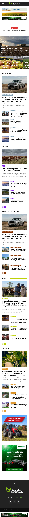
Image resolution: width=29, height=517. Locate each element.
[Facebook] (10, 501)
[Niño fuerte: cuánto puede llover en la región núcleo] (5, 192)
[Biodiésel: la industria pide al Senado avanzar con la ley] (5, 249)
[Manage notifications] (3, 514)
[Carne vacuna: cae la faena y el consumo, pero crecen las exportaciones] (5, 337)
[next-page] (5, 207)
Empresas (4, 368)
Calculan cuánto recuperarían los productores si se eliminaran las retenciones (19, 268)
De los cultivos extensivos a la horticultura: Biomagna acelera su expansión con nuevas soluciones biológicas (19, 396)
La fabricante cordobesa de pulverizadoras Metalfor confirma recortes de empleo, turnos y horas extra (18, 259)
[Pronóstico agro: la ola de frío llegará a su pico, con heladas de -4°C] (5, 139)
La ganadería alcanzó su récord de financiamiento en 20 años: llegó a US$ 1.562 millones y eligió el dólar (19, 114)
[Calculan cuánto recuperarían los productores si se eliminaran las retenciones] (5, 267)
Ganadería (13, 110)
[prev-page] (2, 207)
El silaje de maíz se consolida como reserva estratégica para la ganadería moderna (19, 330)
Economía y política (7, 94)
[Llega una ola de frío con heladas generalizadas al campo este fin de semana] (5, 200)
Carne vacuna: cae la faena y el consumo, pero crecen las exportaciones (19, 338)
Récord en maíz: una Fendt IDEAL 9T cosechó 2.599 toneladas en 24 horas (18, 388)
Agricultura (4, 46)
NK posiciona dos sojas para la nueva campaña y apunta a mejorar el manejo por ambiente (14, 373)
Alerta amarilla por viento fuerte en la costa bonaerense (18, 122)
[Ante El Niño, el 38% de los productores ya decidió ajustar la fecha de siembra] (14, 46)
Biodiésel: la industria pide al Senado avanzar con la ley (18, 250)
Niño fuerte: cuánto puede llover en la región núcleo (18, 193)
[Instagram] (14, 501)
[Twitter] (18, 501)
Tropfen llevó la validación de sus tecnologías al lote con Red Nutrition (19, 406)
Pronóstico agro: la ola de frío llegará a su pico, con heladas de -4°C (19, 139)
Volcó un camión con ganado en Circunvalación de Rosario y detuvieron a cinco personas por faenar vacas (19, 131)
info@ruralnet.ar (18, 497)
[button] (2, 4)
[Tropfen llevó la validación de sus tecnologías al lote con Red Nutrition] (5, 405)
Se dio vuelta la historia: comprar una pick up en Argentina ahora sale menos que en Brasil (14, 99)
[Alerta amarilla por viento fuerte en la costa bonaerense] (5, 122)
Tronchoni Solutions (21, 510)
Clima (12, 119)
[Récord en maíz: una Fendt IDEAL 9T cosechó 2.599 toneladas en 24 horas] (5, 386)
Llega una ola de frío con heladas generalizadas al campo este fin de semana (18, 201)
